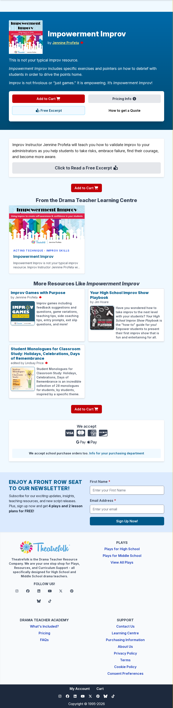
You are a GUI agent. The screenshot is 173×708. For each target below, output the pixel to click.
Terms (125, 660)
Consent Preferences (125, 673)
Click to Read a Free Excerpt (84, 167)
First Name (100, 481)
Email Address (103, 500)
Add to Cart (46, 99)
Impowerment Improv (33, 256)
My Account (80, 689)
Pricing (44, 633)
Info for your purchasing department (116, 453)
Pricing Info (122, 99)
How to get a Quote (125, 110)
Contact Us (125, 626)
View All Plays (122, 562)
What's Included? (44, 626)
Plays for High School (122, 549)
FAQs (44, 640)
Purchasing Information (125, 640)
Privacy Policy (125, 653)
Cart (100, 689)
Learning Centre (125, 633)
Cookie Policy (125, 667)
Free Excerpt (51, 110)
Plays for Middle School (122, 556)
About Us (125, 646)
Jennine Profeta (65, 43)
